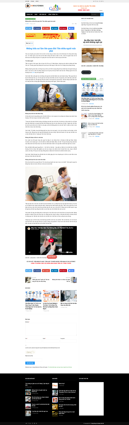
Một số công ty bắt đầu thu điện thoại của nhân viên (95, 124)
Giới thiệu (27, 1)
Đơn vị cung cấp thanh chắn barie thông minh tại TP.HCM (67, 398)
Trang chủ (29, 14)
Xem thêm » (102, 78)
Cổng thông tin (52, 14)
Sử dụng (32, 1)
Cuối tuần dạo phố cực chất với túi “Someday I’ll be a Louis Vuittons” (67, 391)
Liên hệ (37, 1)
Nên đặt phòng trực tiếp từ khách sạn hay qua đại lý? (40, 397)
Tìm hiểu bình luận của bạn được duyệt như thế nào (60, 367)
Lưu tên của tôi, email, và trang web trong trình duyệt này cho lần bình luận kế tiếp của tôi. (42, 347)
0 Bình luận (91, 103)
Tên (26, 338)
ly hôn (33, 72)
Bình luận (27, 322)
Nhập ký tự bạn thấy (29, 355)
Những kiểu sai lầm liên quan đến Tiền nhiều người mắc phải (51, 49)
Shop (36, 14)
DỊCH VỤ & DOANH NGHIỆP (30, 18)
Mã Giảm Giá (42, 14)
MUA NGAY (51, 257)
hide (31, 43)
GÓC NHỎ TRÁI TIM (83, 378)
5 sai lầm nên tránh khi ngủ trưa (40, 411)
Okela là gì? (62, 383)
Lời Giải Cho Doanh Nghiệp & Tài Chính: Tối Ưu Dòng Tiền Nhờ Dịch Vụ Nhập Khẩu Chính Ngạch (95, 115)
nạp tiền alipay (99, 23)
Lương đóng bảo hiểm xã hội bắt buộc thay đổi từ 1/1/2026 (95, 133)
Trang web (62, 338)
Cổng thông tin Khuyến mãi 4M (97, 423)
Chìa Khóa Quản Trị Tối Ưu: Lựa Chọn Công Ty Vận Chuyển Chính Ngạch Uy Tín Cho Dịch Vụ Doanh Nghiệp (92, 100)
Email (44, 338)
